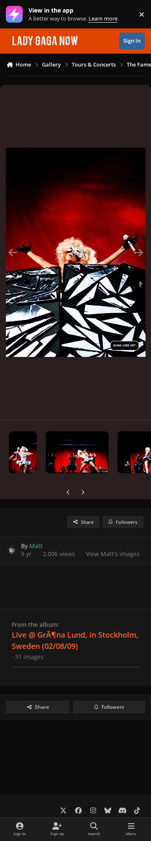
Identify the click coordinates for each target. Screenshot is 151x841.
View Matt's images (113, 554)
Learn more (16, 14)
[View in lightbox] (76, 252)
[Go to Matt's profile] (12, 550)
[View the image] (23, 452)
